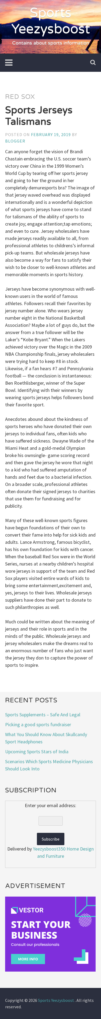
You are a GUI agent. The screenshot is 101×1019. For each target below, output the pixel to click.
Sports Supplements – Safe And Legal (42, 714)
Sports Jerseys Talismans (38, 116)
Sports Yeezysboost (50, 21)
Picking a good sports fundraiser (38, 724)
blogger (15, 141)
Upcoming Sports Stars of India (36, 751)
